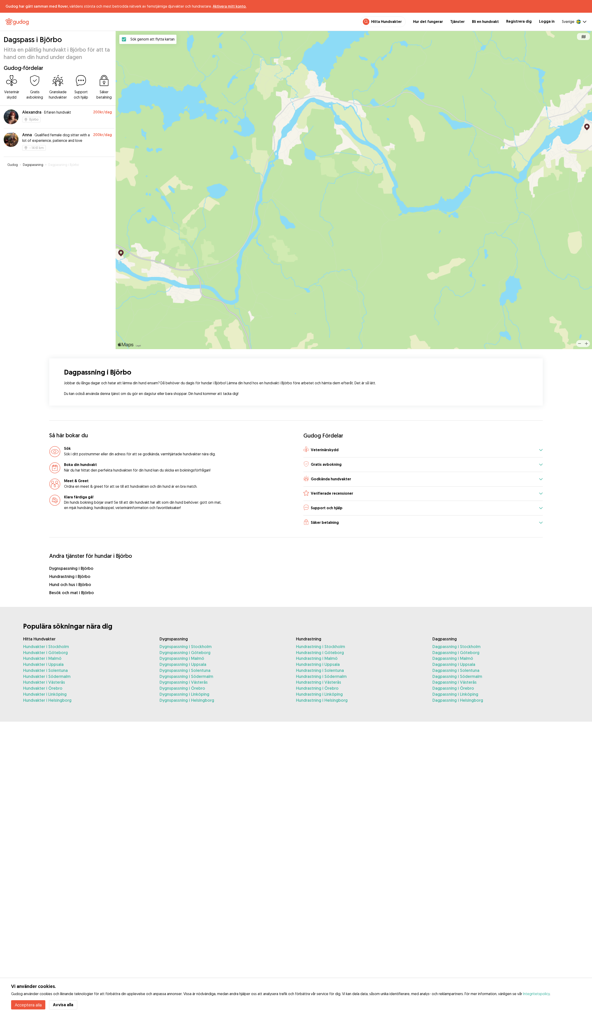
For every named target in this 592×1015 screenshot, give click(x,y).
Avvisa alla (63, 1004)
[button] (423, 450)
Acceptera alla (28, 1004)
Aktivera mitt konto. (229, 6)
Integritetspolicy (536, 993)
